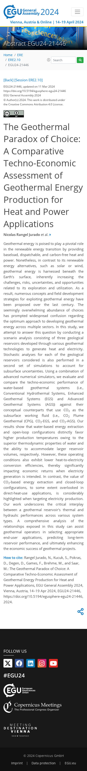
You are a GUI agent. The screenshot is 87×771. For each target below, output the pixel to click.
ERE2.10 (14, 60)
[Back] (8, 80)
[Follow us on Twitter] (7, 664)
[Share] (80, 612)
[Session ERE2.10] (28, 80)
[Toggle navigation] (77, 11)
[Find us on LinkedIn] (30, 664)
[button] (48, 60)
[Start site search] (80, 60)
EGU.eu (70, 763)
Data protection (44, 763)
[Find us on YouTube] (53, 664)
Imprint (17, 763)
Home (8, 55)
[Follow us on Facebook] (19, 664)
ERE (20, 55)
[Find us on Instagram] (42, 664)
